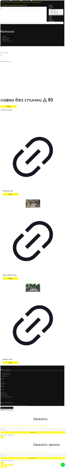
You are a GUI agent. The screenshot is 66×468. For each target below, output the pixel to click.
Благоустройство (4, 393)
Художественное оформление (6, 396)
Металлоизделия (5, 37)
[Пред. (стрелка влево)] (2, 467)
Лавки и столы (5, 39)
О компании (2, 383)
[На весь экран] (8, 465)
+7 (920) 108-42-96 (6, 374)
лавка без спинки (7, 359)
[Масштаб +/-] (12, 465)
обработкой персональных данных (21, 434)
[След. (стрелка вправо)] (5, 467)
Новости (2, 384)
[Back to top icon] (2, 412)
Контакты (2, 386)
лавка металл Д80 (7, 190)
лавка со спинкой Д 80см (9, 275)
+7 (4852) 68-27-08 (6, 373)
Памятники (2, 392)
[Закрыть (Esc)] (2, 465)
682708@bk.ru (5, 376)
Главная (4, 36)
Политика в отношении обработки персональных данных (14, 5)
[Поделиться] (5, 465)
